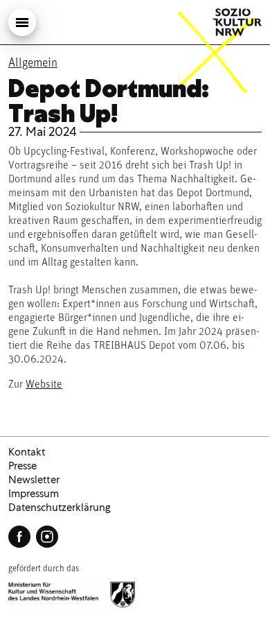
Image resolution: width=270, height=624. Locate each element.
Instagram (47, 537)
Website (44, 384)
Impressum (33, 494)
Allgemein (32, 64)
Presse (22, 466)
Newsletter (34, 480)
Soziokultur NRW (237, 22)
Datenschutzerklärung (59, 507)
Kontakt (26, 452)
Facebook (19, 537)
